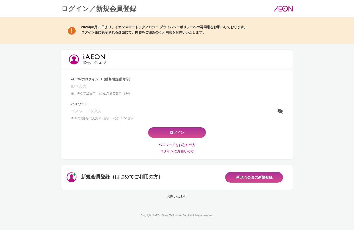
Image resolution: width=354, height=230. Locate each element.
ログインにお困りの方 (177, 151)
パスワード (79, 104)
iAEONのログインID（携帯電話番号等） (101, 79)
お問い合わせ (177, 196)
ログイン (177, 132)
